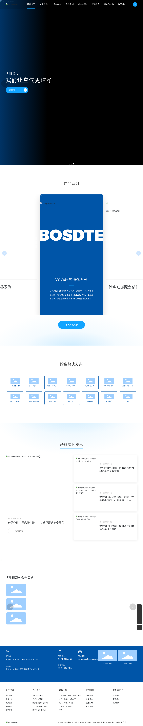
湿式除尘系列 (120, 287)
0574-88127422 (65, 659)
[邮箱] (139, 611)
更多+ (61, 710)
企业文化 (9, 699)
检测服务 (116, 695)
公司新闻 (89, 695)
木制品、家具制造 (66, 706)
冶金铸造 (90, 401)
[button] (69, 163)
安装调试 (116, 699)
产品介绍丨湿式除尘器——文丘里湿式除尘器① (36, 522)
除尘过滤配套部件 (71, 280)
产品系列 (37, 690)
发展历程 (9, 703)
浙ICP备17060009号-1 (92, 722)
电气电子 (71, 401)
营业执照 (104, 722)
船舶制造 (109, 401)
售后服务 (116, 703)
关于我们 (10, 690)
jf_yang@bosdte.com (88, 659)
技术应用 (89, 703)
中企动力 (119, 722)
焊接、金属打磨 (33, 401)
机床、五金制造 (15, 401)
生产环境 (9, 710)
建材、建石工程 (127, 386)
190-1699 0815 (65, 668)
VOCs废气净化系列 (40, 706)
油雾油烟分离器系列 (40, 703)
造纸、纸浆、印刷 (66, 703)
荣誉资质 (9, 706)
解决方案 (63, 690)
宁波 (124, 722)
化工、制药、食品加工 (67, 699)
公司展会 (89, 699)
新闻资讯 (90, 690)
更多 (127, 401)
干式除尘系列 (38, 699)
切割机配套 (53, 401)
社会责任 (89, 706)
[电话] (139, 616)
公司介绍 (9, 695)
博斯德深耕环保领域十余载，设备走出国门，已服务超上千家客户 (116, 500)
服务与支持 (118, 690)
